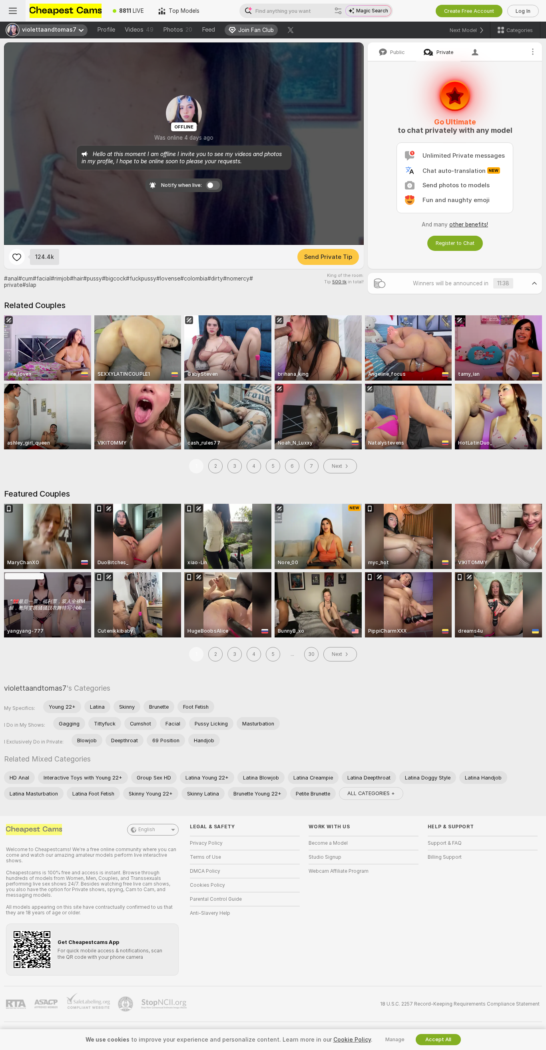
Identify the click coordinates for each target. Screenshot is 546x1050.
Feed (208, 29)
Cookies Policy (207, 885)
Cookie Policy (352, 1039)
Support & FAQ (445, 843)
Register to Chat (455, 243)
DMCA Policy (205, 871)
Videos (139, 29)
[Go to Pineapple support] (126, 1004)
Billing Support (445, 857)
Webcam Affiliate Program (339, 871)
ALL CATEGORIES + (371, 793)
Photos (177, 29)
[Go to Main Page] (66, 11)
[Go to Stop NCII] (164, 1004)
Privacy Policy (206, 843)
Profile (106, 29)
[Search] (338, 10)
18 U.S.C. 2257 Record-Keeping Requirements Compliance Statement (460, 1004)
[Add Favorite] (17, 257)
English (146, 829)
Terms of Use (205, 857)
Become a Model (328, 843)
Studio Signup (325, 857)
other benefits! (468, 224)
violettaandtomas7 (35, 688)
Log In (523, 11)
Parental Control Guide (216, 899)
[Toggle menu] (13, 11)
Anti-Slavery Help (210, 913)
